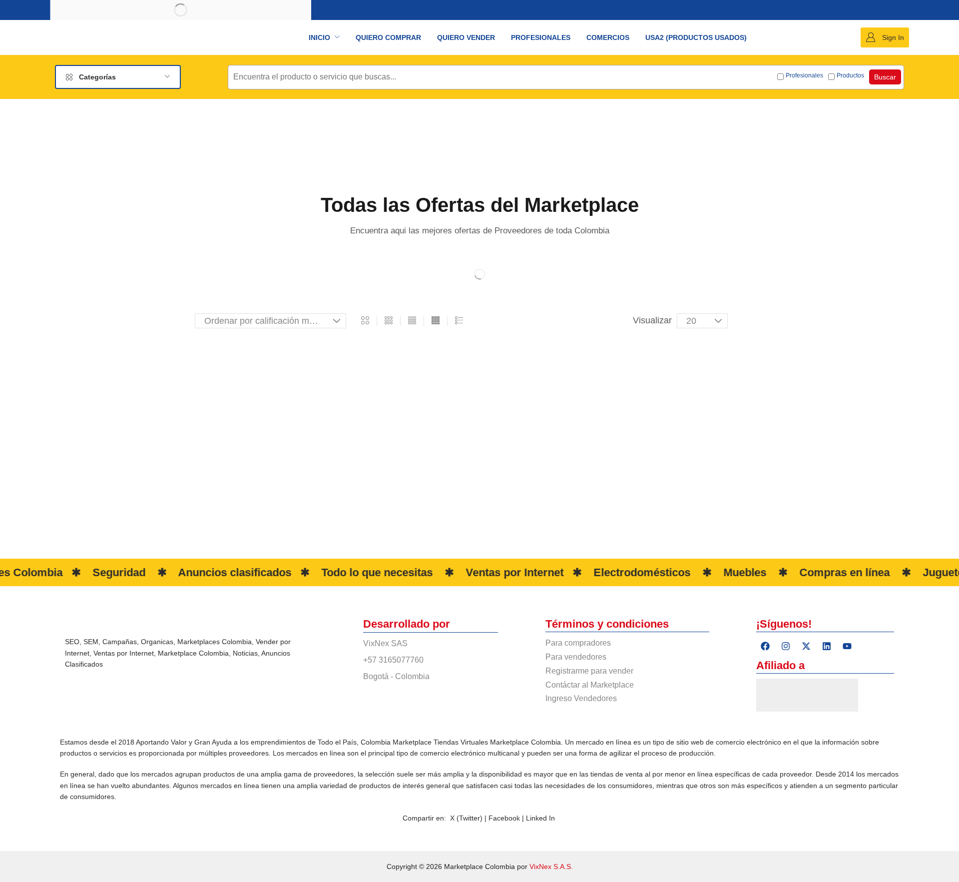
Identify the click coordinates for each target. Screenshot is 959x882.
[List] (459, 320)
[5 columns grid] (436, 320)
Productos (850, 75)
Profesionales (804, 75)
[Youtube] (847, 646)
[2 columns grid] (365, 320)
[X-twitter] (806, 646)
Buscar (885, 77)
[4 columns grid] (412, 320)
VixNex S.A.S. (551, 867)
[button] (885, 37)
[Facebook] (765, 646)
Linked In (540, 818)
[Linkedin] (827, 646)
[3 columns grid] (389, 320)
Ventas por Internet (123, 653)
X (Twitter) (466, 818)
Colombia (237, 642)
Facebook (505, 818)
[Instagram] (786, 646)
